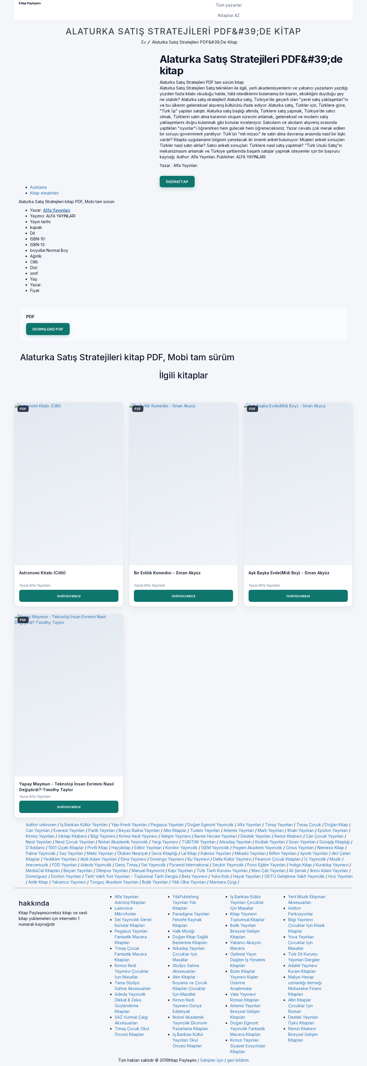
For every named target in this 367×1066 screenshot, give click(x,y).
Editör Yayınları (148, 847)
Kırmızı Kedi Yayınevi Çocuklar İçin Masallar (132, 971)
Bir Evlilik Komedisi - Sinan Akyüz (167, 572)
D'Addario (35, 847)
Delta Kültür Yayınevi (232, 859)
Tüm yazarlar (229, 5)
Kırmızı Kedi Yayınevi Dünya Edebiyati (187, 1005)
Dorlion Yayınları (66, 876)
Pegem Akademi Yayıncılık (257, 847)
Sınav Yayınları (302, 841)
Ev (143, 42)
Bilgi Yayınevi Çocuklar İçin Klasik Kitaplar (306, 925)
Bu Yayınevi (198, 859)
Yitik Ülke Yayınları (189, 882)
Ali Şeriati (297, 870)
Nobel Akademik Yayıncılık (123, 841)
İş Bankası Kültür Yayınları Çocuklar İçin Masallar (247, 902)
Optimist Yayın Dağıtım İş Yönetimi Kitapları (247, 960)
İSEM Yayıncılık (215, 847)
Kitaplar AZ (229, 15)
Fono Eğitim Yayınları (266, 864)
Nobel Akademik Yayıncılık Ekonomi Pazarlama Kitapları (190, 1023)
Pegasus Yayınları (167, 824)
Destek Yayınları (256, 836)
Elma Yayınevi (133, 859)
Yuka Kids (220, 876)
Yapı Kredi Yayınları (129, 824)
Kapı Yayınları (180, 870)
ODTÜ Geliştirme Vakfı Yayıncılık (294, 876)
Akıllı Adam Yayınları (98, 859)
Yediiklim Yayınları (60, 859)
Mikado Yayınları (250, 853)
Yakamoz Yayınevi (69, 882)
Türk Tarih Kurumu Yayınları (222, 870)
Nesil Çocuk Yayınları (75, 841)
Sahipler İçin (211, 1060)
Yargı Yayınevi (165, 841)
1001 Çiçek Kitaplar (66, 847)
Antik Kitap (38, 882)
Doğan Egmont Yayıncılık (211, 824)
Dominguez (36, 876)
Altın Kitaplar (174, 830)
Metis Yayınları (100, 853)
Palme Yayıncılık (41, 853)
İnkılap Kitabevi (72, 836)
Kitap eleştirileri (44, 192)
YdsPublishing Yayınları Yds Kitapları (186, 902)
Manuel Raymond (148, 870)
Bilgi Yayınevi (103, 836)
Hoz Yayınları (340, 876)
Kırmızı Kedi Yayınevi (138, 836)
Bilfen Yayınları (282, 853)
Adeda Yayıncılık (96, 864)
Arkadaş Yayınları (235, 841)
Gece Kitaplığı (164, 853)
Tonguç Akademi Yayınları (114, 882)
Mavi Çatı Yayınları (268, 870)
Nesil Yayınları (39, 841)
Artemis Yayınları (239, 830)
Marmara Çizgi (223, 882)
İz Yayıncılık (315, 859)
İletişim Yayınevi (176, 836)
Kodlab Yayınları (270, 841)
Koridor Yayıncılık (181, 847)
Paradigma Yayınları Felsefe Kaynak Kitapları (191, 919)
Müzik (335, 859)
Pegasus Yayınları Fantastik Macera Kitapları (131, 937)
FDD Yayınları (64, 864)
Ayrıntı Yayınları (314, 853)
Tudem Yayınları (205, 830)
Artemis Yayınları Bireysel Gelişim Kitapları (245, 1011)
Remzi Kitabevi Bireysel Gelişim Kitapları (303, 1034)
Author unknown (41, 824)
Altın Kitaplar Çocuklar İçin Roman (300, 1005)
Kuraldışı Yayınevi (332, 864)
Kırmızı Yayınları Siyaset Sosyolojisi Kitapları (247, 1046)
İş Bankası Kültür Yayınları (84, 824)
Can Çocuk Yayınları (324, 836)
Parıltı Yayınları (101, 830)
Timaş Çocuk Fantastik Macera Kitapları (131, 954)
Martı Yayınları (271, 830)
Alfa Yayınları (56, 210)
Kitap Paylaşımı (30, 3)
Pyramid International (189, 864)
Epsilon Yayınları (333, 830)
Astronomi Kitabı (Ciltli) (42, 572)
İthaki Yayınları (300, 830)
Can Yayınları (38, 830)
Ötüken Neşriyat (132, 853)
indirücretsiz (69, 596)
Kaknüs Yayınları (216, 853)
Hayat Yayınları (247, 876)
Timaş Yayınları (279, 824)
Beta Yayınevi (194, 876)
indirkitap (177, 181)
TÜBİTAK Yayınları (199, 841)
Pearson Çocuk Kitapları (277, 859)
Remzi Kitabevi (288, 836)
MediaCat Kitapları (43, 870)
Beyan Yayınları (78, 870)
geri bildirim (238, 1060)
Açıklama (38, 187)
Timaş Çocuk (308, 824)
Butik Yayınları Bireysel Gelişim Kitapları (245, 931)
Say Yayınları (71, 853)
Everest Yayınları (69, 830)
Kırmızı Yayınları (40, 836)
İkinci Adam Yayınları (329, 870)
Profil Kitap (97, 847)
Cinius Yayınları (300, 847)
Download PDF (47, 329)
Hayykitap (121, 847)
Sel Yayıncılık (153, 864)
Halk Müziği (183, 931)
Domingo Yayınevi (167, 859)
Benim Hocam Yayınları (215, 836)
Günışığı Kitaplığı (334, 841)
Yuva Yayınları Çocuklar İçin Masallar (301, 942)
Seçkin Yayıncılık (228, 864)
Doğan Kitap (336, 824)
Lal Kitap (189, 853)
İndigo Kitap (300, 864)
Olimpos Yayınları (112, 870)
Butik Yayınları (155, 882)
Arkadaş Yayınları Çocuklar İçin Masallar (189, 954)
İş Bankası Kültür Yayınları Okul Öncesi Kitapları (188, 1040)
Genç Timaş (126, 864)
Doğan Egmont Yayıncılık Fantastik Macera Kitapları (247, 1028)
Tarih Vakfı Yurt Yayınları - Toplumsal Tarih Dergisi (131, 876)
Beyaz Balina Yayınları (139, 830)
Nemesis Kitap (330, 847)
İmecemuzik (37, 864)
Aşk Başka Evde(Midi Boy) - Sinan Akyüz (289, 572)
